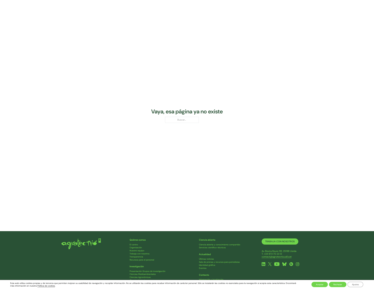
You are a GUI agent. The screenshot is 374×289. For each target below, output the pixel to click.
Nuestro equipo (137, 250)
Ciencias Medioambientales (143, 274)
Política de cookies (46, 285)
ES (308, 10)
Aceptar (319, 284)
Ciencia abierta (243, 10)
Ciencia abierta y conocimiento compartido (219, 244)
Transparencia (136, 257)
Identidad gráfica (207, 265)
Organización (136, 247)
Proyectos (218, 10)
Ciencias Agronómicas (140, 277)
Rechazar (337, 284)
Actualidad (269, 10)
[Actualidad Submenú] (278, 10)
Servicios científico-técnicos (212, 247)
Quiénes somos (167, 10)
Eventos (202, 268)
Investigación (194, 10)
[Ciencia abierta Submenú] (254, 10)
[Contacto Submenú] (300, 10)
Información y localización (211, 279)
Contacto (292, 10)
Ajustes (355, 284)
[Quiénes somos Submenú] (178, 10)
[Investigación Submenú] (204, 10)
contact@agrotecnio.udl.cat (277, 256)
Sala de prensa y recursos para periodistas (219, 262)
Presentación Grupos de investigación (147, 271)
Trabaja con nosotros (139, 253)
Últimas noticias (206, 259)
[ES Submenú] (311, 10)
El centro (134, 244)
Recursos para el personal (142, 260)
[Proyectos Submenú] (226, 10)
